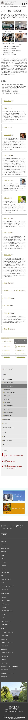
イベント (4, 558)
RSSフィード (5, 527)
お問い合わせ (20, 525)
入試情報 (4, 562)
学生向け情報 (4, 649)
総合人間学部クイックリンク (7, 673)
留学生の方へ (4, 545)
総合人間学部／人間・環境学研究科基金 (9, 666)
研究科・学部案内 (8, 369)
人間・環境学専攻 (5, 338)
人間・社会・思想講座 (9, 386)
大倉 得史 (7, 135)
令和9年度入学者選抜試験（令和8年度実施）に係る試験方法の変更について (13, 467)
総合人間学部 (5, 589)
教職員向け (3, 551)
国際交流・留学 (4, 639)
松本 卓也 (7, 313)
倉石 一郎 (7, 155)
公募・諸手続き (4, 663)
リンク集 (12, 527)
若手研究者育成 (6, 419)
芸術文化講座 (7, 346)
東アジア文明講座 (20, 350)
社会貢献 (5, 423)
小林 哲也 (7, 298)
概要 (2, 575)
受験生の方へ (4, 541)
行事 (4, 436)
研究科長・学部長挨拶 (6, 579)
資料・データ (6, 445)
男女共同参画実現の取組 (8, 428)
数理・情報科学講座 (8, 341)
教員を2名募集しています (9, 461)
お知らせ (4, 569)
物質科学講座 (7, 357)
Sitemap (19, 527)
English (4, 534)
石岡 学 (6, 127)
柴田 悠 (6, 198)
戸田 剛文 (7, 218)
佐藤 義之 (7, 180)
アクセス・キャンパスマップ (8, 525)
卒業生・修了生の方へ (6, 548)
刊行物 (4, 432)
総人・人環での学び (7, 440)
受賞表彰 (4, 565)
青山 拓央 (7, 101)
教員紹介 (5, 374)
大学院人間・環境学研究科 (7, 586)
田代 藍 (6, 329)
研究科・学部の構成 (7, 379)
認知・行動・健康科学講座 (20, 347)
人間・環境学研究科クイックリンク (8, 670)
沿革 (3, 582)
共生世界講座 (7, 354)
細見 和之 (7, 283)
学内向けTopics (5, 572)
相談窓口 (4, 659)
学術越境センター (8, 415)
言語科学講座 (7, 350)
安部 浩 (6, 108)
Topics (2, 555)
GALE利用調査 (4, 676)
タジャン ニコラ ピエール (13, 290)
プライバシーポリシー (7, 528)
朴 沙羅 (6, 305)
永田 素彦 (7, 233)
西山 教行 (7, 255)
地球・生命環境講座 (21, 357)
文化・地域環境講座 (21, 354)
